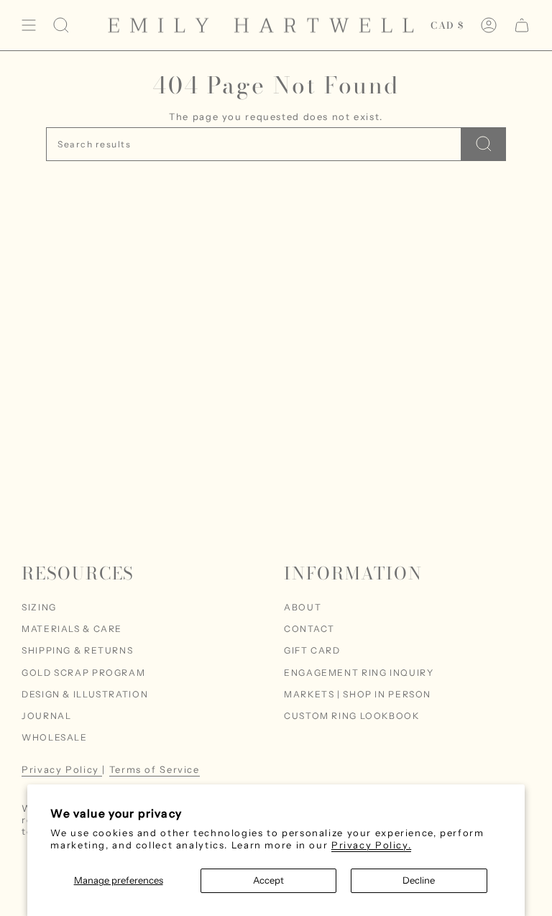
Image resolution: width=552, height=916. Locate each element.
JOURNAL (46, 715)
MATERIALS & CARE (72, 628)
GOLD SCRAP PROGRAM (83, 672)
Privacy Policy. (371, 845)
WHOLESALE (55, 737)
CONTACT (309, 628)
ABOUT (302, 607)
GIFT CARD (312, 650)
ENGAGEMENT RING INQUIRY (358, 672)
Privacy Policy (62, 769)
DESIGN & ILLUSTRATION (85, 694)
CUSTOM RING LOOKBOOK (352, 715)
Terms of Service (154, 769)
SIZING (39, 607)
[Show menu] (28, 25)
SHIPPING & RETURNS (77, 650)
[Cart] (521, 25)
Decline (418, 880)
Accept (268, 880)
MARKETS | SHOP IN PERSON (357, 694)
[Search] (483, 144)
